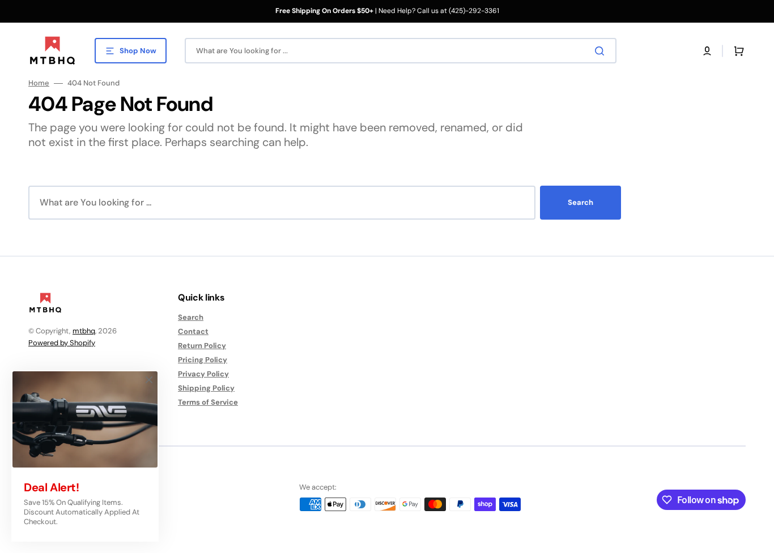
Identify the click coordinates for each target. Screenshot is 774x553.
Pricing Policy (202, 360)
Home (38, 83)
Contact (193, 331)
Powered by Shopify (61, 343)
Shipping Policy (206, 388)
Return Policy (202, 345)
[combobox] (400, 50)
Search (580, 202)
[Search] (601, 50)
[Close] (149, 380)
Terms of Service (208, 402)
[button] (707, 50)
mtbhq (84, 331)
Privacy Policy (203, 374)
